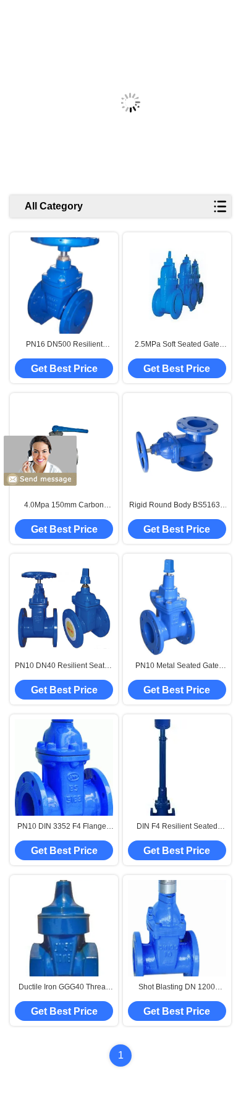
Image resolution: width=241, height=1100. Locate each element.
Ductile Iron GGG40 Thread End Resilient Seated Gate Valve (64, 987)
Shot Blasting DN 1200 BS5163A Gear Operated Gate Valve (177, 987)
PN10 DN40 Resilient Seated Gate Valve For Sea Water (64, 666)
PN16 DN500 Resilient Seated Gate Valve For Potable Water (64, 345)
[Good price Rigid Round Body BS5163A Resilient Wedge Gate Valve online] (177, 446)
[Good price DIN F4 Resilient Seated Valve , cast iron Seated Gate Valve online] (163, 768)
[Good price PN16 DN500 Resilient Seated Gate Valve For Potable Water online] (64, 286)
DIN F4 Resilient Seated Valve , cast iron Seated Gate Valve (177, 827)
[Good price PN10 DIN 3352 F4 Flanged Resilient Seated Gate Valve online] (64, 767)
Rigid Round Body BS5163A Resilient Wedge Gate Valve (177, 505)
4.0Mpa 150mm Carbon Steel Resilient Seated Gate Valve (64, 505)
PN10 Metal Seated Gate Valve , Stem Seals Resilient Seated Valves (177, 666)
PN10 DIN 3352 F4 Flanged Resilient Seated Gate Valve (64, 827)
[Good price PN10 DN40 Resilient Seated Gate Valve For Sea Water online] (64, 606)
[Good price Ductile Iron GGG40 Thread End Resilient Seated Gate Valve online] (64, 928)
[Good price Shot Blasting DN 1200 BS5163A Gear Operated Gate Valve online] (177, 928)
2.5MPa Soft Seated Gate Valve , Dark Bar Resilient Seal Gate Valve (176, 345)
